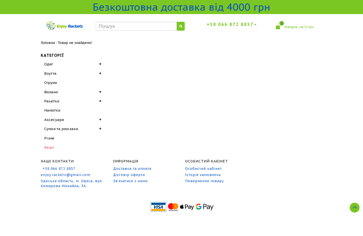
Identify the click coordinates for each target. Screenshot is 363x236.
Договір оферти (129, 175)
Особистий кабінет (203, 168)
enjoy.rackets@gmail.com (65, 175)
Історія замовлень (203, 175)
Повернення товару (204, 181)
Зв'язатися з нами (130, 181)
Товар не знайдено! (75, 42)
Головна (48, 42)
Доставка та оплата (132, 168)
